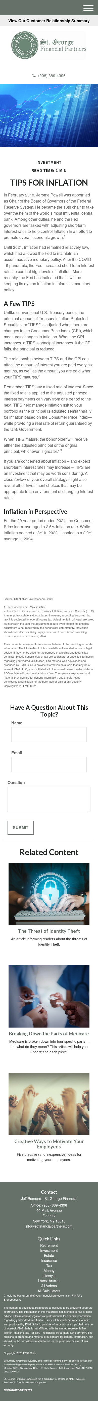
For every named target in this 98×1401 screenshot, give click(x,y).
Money (49, 1270)
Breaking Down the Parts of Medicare (49, 1033)
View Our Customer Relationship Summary (49, 21)
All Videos (49, 1285)
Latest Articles (49, 1280)
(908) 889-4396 (52, 75)
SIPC (16, 1368)
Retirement (49, 1245)
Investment (49, 1250)
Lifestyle (49, 1275)
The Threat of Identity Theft (49, 931)
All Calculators (49, 1290)
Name (16, 723)
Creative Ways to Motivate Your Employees (49, 1144)
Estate (49, 1255)
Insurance (49, 1260)
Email (16, 752)
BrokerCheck (12, 1299)
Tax (49, 1265)
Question (16, 782)
